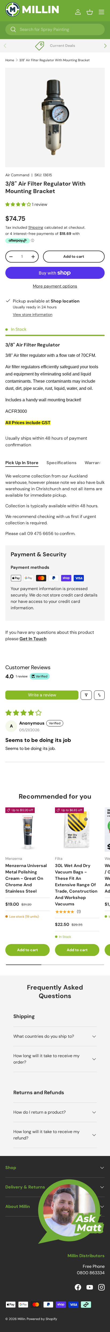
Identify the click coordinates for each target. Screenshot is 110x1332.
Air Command (17, 175)
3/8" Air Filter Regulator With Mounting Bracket (54, 60)
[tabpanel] (55, 505)
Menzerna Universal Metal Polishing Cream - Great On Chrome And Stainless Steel (26, 878)
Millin (21, 1319)
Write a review (42, 695)
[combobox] (55, 29)
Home (9, 60)
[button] (90, 12)
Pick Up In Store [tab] (21, 462)
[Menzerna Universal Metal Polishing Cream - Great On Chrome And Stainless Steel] (27, 829)
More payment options (55, 286)
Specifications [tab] (61, 462)
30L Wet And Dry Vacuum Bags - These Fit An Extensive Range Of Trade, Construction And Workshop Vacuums (76, 885)
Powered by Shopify (42, 1319)
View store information (32, 314)
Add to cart (73, 256)
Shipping (35, 227)
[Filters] (86, 695)
